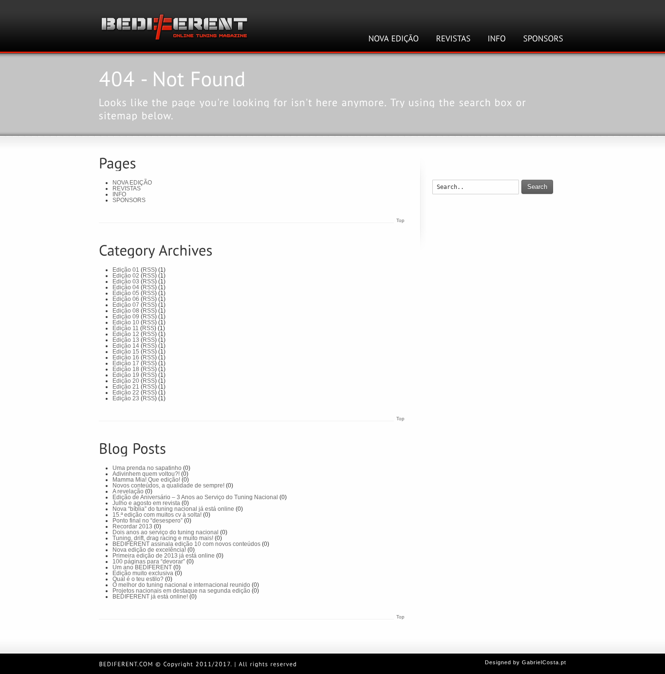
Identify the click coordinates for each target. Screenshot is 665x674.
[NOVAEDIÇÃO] (393, 38)
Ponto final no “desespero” (147, 520)
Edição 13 (125, 340)
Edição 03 (125, 281)
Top (400, 220)
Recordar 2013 (132, 526)
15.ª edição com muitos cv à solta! (157, 514)
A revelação (128, 491)
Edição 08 (125, 310)
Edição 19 (125, 375)
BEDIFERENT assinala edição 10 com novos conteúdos (186, 544)
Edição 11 (125, 328)
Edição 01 (125, 269)
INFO (119, 194)
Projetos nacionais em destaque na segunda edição (181, 590)
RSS (149, 269)
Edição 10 (125, 322)
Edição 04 (125, 287)
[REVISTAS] (453, 38)
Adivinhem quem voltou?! (146, 473)
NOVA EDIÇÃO (132, 182)
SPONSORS (129, 200)
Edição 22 (125, 392)
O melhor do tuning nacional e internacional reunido (181, 584)
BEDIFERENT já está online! (150, 596)
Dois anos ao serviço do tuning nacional (165, 532)
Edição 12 (125, 334)
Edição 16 (125, 357)
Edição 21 (125, 386)
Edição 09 (125, 316)
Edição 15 (125, 351)
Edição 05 (125, 293)
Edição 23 (125, 398)
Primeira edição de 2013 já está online (163, 555)
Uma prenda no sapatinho (147, 468)
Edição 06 (125, 299)
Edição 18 (125, 369)
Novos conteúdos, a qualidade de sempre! (168, 485)
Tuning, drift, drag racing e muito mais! (162, 538)
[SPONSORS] (543, 38)
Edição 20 (125, 380)
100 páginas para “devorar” (148, 561)
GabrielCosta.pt (544, 662)
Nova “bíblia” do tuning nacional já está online (173, 509)
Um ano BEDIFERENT (142, 567)
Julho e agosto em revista (146, 503)
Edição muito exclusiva (142, 573)
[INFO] (497, 38)
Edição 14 (125, 345)
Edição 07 (125, 304)
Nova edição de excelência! (149, 549)
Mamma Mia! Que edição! (146, 479)
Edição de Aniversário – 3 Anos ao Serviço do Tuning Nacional (195, 497)
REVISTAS (126, 188)
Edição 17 (125, 363)
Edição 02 (125, 275)
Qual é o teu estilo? (138, 579)
